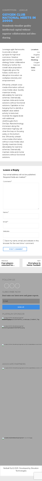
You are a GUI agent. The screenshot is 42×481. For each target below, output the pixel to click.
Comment (7, 181)
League (23, 10)
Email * (5, 222)
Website (6, 231)
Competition (9, 10)
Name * (6, 212)
